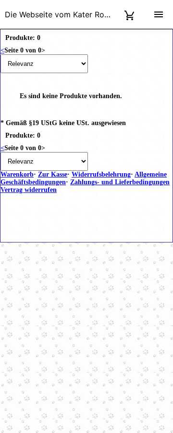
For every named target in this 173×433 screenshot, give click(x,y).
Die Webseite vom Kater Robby (61, 14)
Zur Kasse (52, 174)
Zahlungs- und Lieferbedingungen (120, 182)
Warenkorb (17, 174)
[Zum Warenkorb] (129, 14)
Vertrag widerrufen (28, 189)
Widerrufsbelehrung (101, 174)
